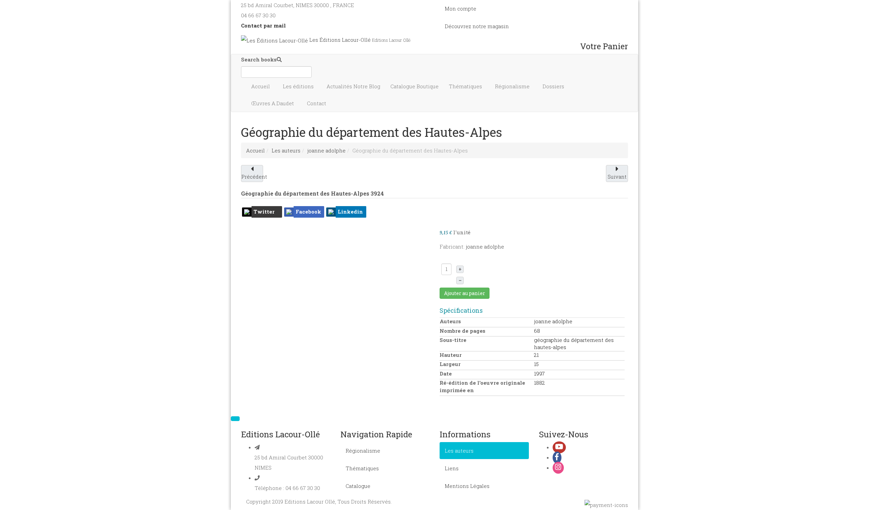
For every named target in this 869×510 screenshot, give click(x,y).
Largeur (450, 364)
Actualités (353, 86)
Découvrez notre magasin (477, 26)
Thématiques (466, 86)
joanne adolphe (326, 150)
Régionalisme (513, 86)
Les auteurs (286, 150)
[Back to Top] (235, 418)
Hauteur (451, 354)
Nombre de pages (462, 330)
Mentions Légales (467, 485)
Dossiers (554, 86)
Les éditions (299, 86)
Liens (452, 468)
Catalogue (414, 86)
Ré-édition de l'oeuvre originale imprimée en (482, 386)
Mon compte (460, 8)
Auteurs (450, 321)
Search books (259, 59)
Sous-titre (453, 339)
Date (446, 373)
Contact (317, 103)
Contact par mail (263, 25)
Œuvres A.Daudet (273, 103)
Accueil (261, 86)
